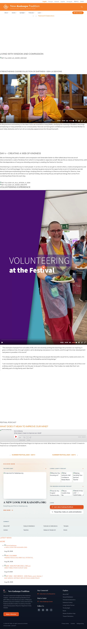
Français (50, 1)
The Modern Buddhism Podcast (61, 486)
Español (63, 1)
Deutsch (56, 1)
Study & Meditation (32, 526)
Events (14, 13)
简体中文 (76, 1)
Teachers (32, 530)
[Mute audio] (21, 437)
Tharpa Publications (68, 616)
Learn (39, 13)
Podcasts (31, 13)
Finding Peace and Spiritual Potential (18, 557)
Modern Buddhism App (69, 613)
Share (28, 440)
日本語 (82, 1)
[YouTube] (47, 610)
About (6, 13)
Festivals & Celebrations (46, 16)
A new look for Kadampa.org (24, 502)
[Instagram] (51, 610)
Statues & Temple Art (52, 530)
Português (69, 1)
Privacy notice (65, 623)
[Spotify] (43, 610)
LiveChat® (13, 625)
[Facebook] (39, 610)
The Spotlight (8, 468)
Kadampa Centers (68, 602)
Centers (12, 530)
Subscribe (22, 440)
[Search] (82, 7)
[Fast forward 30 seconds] (31, 437)
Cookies (73, 623)
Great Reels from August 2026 (15, 568)
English (45, 1)
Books (72, 530)
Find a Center (78, 12)
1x (27, 437)
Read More (6, 510)
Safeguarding (80, 623)
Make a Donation (11, 614)
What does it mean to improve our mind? (24, 426)
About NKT (12, 526)
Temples (72, 526)
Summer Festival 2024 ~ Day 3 (23, 455)
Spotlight (22, 13)
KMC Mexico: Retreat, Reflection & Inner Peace (22, 578)
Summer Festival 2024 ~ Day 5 (64, 455)
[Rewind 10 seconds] (24, 437)
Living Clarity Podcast (58, 468)
